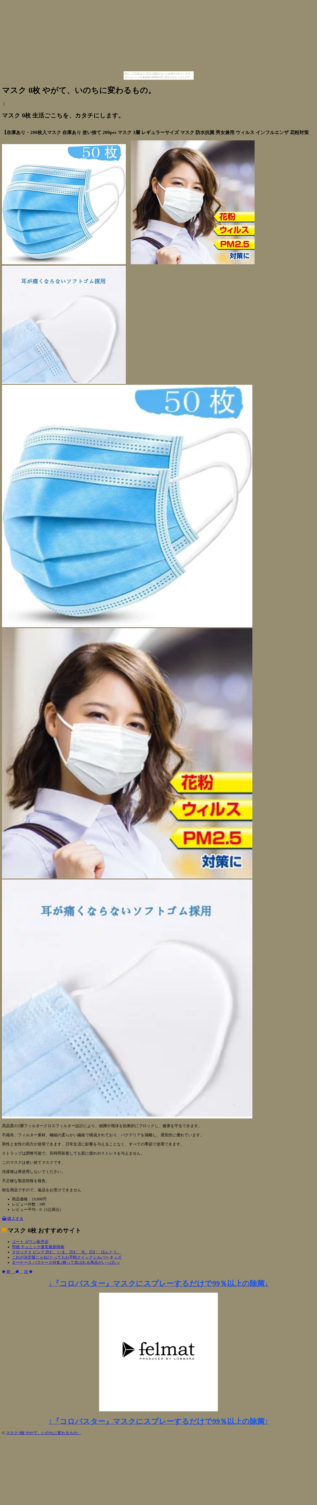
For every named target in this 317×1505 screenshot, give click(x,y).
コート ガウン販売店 (30, 1242)
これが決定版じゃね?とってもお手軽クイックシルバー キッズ (67, 1257)
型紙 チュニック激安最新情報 (38, 1247)
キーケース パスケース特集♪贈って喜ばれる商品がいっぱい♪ (66, 1262)
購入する (14, 1219)
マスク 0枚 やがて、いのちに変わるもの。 (43, 1433)
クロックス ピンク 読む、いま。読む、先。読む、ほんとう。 (66, 1252)
